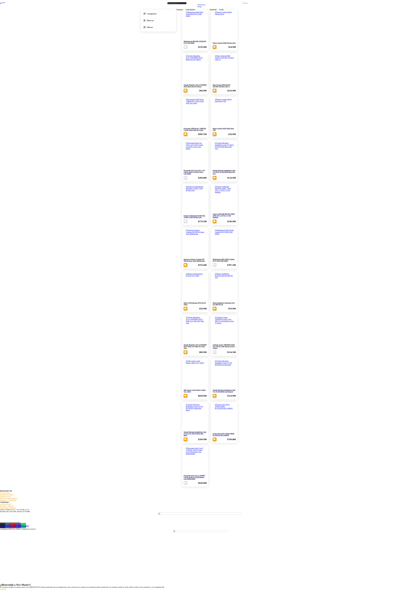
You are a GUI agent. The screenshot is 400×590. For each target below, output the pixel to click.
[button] (244, 3)
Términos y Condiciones (8, 500)
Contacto (3, 589)
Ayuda (221, 9)
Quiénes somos (5, 493)
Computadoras (190, 9)
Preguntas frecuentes (7, 495)
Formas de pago (5, 496)
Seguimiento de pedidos (8, 508)
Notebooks (213, 9)
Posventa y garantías (6, 506)
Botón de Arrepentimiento (8, 498)
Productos (179, 9)
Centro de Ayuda (5, 504)
